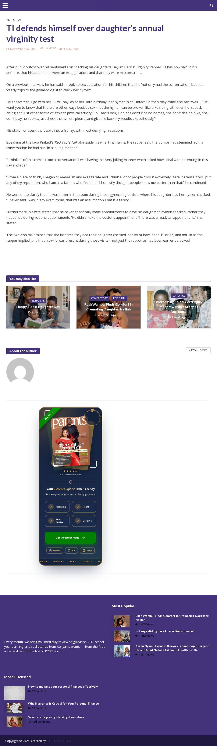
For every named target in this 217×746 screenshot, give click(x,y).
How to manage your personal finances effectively (63, 686)
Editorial (14, 20)
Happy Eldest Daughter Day (38, 307)
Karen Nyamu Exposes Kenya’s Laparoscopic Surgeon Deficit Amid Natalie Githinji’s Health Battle (172, 648)
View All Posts (198, 350)
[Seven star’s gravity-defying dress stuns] (14, 721)
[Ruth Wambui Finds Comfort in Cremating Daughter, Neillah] (122, 620)
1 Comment (39, 691)
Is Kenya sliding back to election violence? (164, 631)
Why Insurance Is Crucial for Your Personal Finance (63, 703)
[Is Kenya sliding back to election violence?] (122, 636)
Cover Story (99, 298)
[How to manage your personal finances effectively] (14, 692)
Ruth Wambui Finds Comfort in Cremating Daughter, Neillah (108, 306)
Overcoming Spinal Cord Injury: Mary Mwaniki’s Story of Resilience (178, 306)
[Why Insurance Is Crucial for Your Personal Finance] (14, 707)
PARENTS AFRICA (59, 741)
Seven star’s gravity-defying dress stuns (56, 717)
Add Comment (41, 721)
